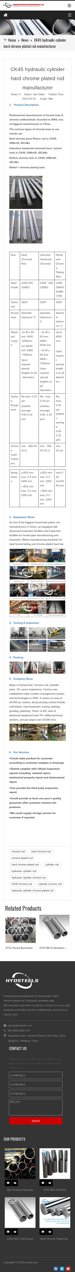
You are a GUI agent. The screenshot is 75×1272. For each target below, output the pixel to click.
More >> (65, 1140)
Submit (36, 1120)
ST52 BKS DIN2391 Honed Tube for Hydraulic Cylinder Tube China (55, 1190)
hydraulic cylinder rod (24, 871)
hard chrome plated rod (25, 864)
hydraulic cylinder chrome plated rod (33, 890)
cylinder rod (52, 864)
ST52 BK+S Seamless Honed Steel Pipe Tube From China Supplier (30, 947)
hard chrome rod (41, 851)
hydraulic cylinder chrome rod (29, 877)
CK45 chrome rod (22, 883)
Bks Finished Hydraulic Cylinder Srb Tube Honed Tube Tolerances (20, 1190)
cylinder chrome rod (50, 883)
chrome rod (18, 851)
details (17, 1181)
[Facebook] (56, 1269)
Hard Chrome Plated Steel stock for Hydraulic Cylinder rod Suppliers (55, 1239)
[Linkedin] (62, 1269)
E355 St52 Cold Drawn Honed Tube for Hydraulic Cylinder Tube (20, 1239)
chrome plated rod (22, 857)
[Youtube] (68, 1269)
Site (50, 98)
